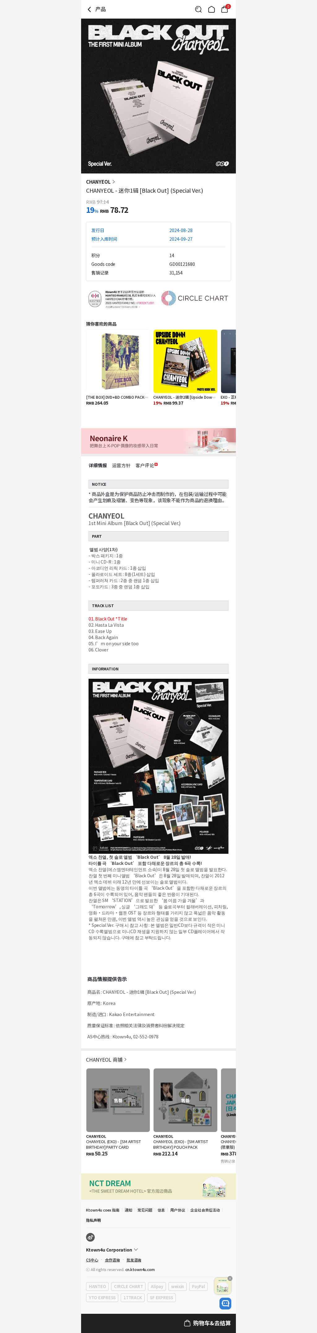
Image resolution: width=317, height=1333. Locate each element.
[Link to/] (211, 9)
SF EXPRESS (161, 1297)
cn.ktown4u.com (140, 1269)
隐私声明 (93, 1220)
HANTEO (97, 1286)
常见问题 (144, 1209)
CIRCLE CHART (128, 1286)
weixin (177, 1286)
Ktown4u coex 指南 (102, 1209)
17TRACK (133, 1297)
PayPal (198, 1286)
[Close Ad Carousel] (230, 1278)
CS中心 (92, 1259)
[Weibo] (90, 1237)
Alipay (157, 1286)
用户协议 (177, 1209)
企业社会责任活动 (205, 1209)
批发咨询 (134, 1259)
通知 (128, 1209)
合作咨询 (112, 1259)
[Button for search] (198, 9)
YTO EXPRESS (102, 1297)
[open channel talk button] (225, 1303)
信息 (161, 1209)
